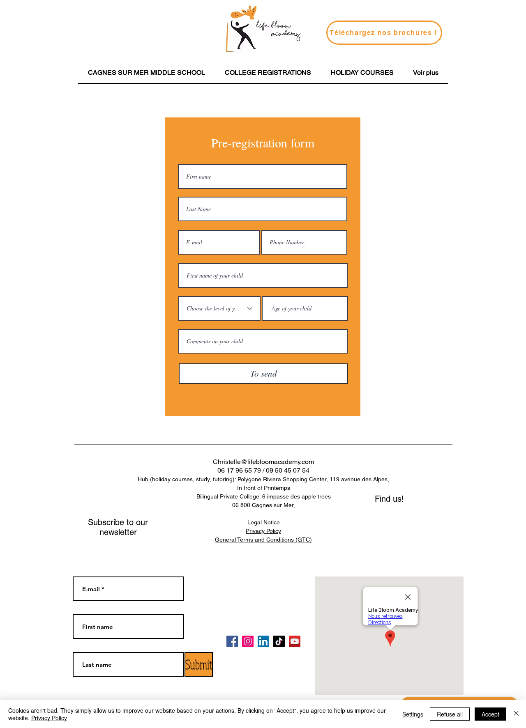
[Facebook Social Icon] (232, 641)
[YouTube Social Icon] (294, 641)
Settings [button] (412, 714)
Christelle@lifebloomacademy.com (263, 462)
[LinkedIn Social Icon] (263, 641)
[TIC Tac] (279, 641)
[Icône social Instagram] (248, 641)
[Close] (516, 714)
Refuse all (450, 714)
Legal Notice (263, 522)
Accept (490, 714)
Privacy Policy (49, 718)
